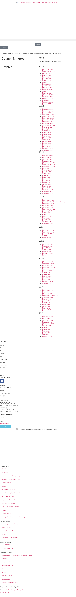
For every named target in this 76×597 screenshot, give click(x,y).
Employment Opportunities (9, 500)
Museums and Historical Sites (9, 537)
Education (4, 558)
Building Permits (6, 544)
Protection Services (6, 575)
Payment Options (6, 513)
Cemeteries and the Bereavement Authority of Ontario (16, 555)
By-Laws (3, 486)
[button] (38, 40)
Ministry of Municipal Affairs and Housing (13, 517)
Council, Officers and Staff (8, 489)
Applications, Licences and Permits (11, 479)
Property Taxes (5, 510)
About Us (4, 469)
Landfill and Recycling (7, 565)
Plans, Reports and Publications (10, 506)
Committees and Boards (8, 496)
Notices (3, 572)
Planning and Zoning (7, 548)
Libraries (3, 534)
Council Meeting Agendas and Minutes (12, 493)
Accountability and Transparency (10, 476)
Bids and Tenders (6, 482)
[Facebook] (2, 381)
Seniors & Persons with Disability (10, 582)
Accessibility (5, 472)
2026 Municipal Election (8, 503)
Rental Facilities (5, 579)
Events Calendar (6, 527)
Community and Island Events (9, 524)
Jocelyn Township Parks (8, 531)
